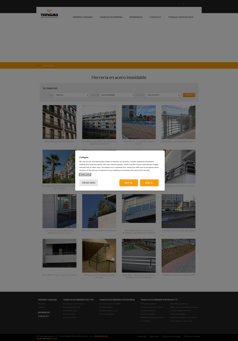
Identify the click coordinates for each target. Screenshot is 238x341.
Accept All (129, 183)
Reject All (149, 183)
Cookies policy (85, 174)
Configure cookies (88, 183)
